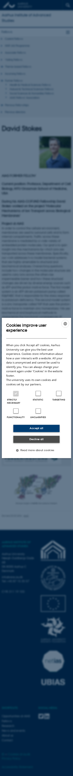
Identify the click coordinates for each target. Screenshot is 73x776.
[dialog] (36, 388)
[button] (36, 450)
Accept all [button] (36, 428)
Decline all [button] (36, 439)
